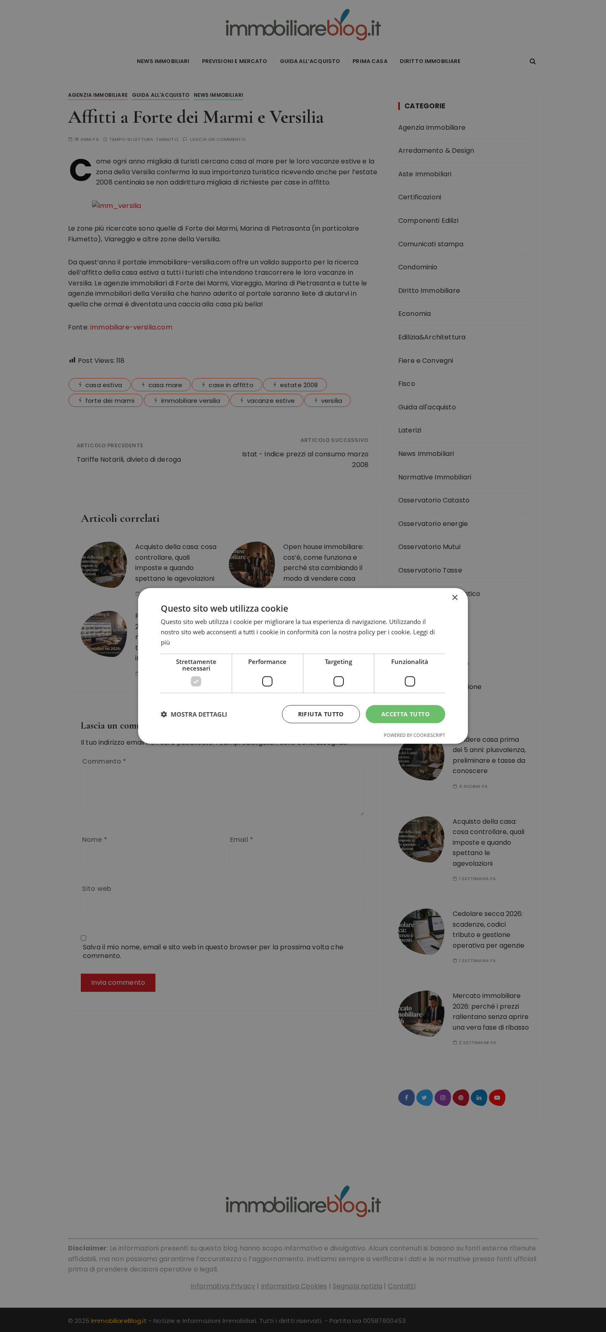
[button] (194, 714)
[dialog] (303, 666)
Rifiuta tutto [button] (321, 713)
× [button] (454, 598)
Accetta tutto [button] (405, 713)
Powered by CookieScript (414, 735)
